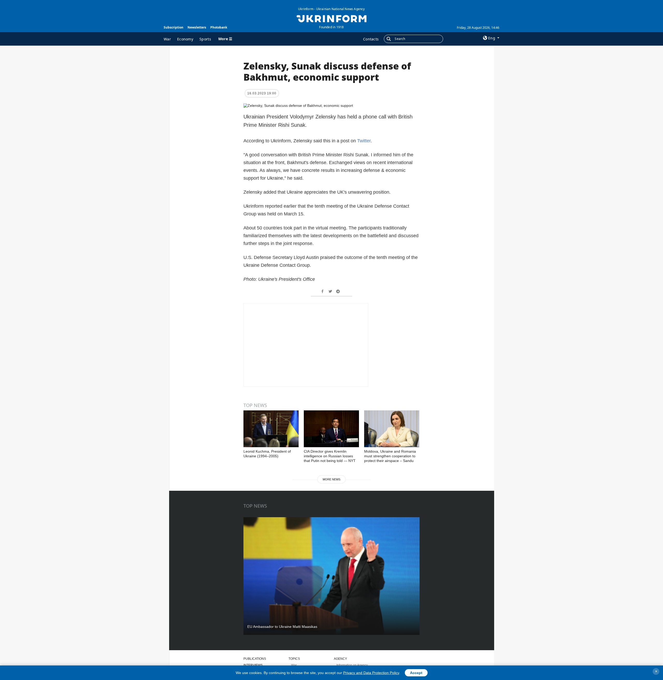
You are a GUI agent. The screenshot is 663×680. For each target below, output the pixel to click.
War (167, 39)
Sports (205, 39)
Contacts (371, 39)
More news (331, 479)
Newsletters (197, 27)
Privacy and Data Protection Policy (371, 673)
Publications (254, 659)
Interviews (253, 665)
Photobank (218, 27)
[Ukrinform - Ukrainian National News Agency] (331, 18)
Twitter (364, 140)
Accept (416, 673)
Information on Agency (352, 665)
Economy (185, 39)
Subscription (173, 27)
